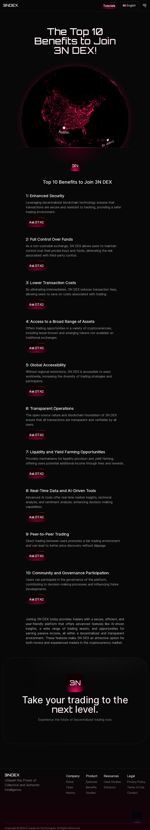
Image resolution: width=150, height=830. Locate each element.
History (70, 792)
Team (69, 787)
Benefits (91, 787)
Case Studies (112, 781)
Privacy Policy (136, 781)
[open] (144, 5)
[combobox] (129, 5)
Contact (132, 792)
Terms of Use (136, 787)
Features (91, 781)
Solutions (110, 787)
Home (70, 781)
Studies (91, 792)
